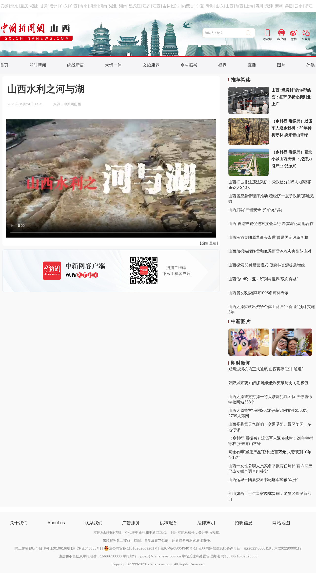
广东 (64, 6)
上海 (249, 6)
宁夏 (200, 6)
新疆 (279, 6)
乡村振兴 (188, 65)
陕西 (239, 6)
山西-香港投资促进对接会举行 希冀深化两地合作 (271, 223)
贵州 (54, 6)
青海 (210, 6)
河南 (103, 6)
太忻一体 (113, 65)
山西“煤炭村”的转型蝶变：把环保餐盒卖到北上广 (291, 97)
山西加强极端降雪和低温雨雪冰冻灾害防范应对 (269, 251)
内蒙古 (188, 6)
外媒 (310, 65)
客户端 (281, 39)
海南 (83, 6)
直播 (252, 65)
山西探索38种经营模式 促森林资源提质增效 (266, 265)
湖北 (113, 6)
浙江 (309, 6)
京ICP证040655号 (86, 548)
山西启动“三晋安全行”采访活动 (255, 210)
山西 (230, 6)
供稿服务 (169, 522)
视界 (222, 65)
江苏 (147, 6)
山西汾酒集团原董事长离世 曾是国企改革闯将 (268, 237)
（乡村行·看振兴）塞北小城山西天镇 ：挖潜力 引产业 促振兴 (292, 159)
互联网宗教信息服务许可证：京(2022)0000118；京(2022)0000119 (250, 548)
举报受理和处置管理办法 (201, 556)
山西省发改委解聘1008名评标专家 (258, 293)
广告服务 (131, 522)
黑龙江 (135, 6)
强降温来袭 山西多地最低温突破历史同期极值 (268, 383)
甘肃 (44, 6)
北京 (14, 6)
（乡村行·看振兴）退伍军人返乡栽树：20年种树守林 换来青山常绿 (292, 128)
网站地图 (281, 522)
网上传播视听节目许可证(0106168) (42, 548)
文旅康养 (151, 65)
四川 (259, 6)
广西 (74, 6)
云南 (299, 6)
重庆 (24, 6)
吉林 (166, 6)
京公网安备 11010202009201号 (133, 548)
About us (56, 522)
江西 (156, 6)
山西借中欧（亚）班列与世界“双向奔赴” (263, 279)
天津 (269, 6)
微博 (294, 39)
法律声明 (206, 522)
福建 (34, 6)
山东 (220, 6)
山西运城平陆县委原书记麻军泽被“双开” (263, 480)
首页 (4, 65)
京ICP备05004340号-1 (178, 548)
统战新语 (75, 65)
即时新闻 (37, 65)
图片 (281, 65)
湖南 (123, 6)
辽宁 (176, 6)
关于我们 (19, 522)
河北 (93, 6)
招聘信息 (244, 522)
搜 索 (250, 33)
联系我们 (93, 522)
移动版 (267, 39)
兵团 (289, 6)
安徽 (4, 6)
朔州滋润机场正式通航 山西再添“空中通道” (265, 369)
